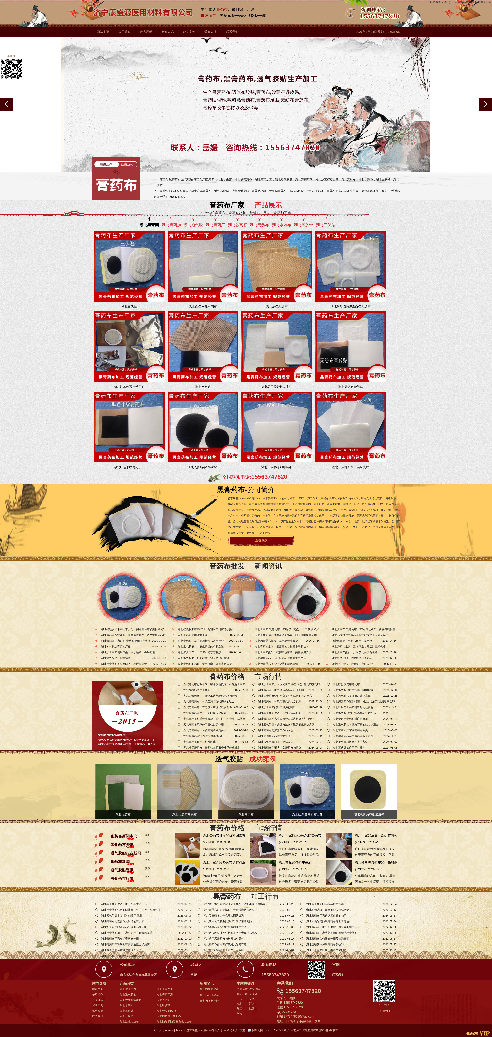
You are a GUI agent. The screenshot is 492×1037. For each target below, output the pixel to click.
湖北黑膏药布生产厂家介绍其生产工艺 (124, 904)
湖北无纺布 (163, 999)
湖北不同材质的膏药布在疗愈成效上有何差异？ (360, 634)
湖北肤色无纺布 (129, 1021)
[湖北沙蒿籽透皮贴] (363, 598)
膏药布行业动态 (209, 994)
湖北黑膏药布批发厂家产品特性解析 (276, 640)
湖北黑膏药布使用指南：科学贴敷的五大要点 (285, 695)
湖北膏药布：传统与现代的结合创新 (279, 701)
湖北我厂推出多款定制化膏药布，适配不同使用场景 (234, 904)
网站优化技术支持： (236, 1030)
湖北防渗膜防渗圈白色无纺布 (174, 1021)
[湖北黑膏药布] (123, 598)
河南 (239, 1013)
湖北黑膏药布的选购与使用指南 (325, 904)
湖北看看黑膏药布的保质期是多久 (121, 950)
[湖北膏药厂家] (303, 598)
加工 (239, 1008)
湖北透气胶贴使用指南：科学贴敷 (353, 689)
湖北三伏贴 (126, 1010)
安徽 (251, 998)
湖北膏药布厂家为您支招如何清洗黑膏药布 (331, 932)
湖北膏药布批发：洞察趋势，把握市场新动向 (282, 646)
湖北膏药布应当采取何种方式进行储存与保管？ (286, 718)
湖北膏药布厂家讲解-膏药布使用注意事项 (125, 640)
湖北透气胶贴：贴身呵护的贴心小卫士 (356, 724)
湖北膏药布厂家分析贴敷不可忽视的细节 (330, 927)
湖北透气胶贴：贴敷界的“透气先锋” (353, 663)
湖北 (239, 1003)
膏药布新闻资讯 (209, 989)
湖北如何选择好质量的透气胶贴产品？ (329, 909)
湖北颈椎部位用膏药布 (196, 689)
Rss (454, 2)
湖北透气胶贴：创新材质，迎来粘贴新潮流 (203, 658)
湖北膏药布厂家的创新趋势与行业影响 (281, 689)
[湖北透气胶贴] (243, 598)
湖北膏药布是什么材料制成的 (200, 741)
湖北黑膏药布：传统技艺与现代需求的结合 (280, 658)
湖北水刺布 (126, 1005)
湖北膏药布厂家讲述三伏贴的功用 (326, 915)
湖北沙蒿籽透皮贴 (130, 999)
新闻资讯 (167, 31)
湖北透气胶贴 (128, 994)
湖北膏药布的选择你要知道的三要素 (122, 921)
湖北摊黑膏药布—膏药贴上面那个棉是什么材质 (211, 747)
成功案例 (189, 31)
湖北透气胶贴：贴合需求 (116, 658)
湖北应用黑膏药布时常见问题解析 (353, 707)
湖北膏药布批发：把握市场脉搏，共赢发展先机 (283, 652)
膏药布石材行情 (209, 1000)
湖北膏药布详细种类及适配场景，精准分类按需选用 (286, 634)
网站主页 (103, 31)
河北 (251, 1003)
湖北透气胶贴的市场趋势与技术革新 (354, 713)
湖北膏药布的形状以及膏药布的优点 (279, 747)
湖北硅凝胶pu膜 (166, 1010)
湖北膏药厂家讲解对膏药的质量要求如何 (125, 944)
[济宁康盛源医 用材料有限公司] (240, 13)
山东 (239, 998)
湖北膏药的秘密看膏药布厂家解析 (224, 950)
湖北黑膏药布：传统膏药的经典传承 (204, 730)
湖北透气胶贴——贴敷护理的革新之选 (201, 646)
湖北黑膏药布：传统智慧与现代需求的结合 (208, 701)
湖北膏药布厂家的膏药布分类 (350, 730)
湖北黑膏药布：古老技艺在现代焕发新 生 (208, 707)
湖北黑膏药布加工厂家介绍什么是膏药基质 (126, 932)
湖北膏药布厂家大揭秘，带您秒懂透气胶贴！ (230, 909)
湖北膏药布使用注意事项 (193, 634)
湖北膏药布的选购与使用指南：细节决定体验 (205, 663)
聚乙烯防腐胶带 (328, 1030)
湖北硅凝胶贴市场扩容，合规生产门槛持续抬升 (206, 629)
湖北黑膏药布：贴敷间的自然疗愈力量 (124, 663)
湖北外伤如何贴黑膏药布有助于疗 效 (328, 921)
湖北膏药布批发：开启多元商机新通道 (354, 652)
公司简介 (124, 31)
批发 (251, 1008)
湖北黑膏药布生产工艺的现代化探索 (204, 713)
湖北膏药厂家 (165, 994)
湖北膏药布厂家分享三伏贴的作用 (203, 724)
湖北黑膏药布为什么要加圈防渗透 (224, 915)
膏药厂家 (486, 2)
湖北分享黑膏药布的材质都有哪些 (224, 938)
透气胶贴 (474, 2)
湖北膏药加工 (165, 989)
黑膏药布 (463, 2)
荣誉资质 (210, 31)
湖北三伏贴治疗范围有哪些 (349, 747)
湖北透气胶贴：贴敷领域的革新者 (352, 658)
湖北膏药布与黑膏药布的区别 (275, 730)
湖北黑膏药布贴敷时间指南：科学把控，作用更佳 (130, 909)
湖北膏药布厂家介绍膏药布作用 (120, 938)
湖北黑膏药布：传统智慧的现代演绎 (276, 663)
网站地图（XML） (441, 2)
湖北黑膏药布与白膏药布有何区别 (353, 736)
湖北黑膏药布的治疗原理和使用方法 (225, 927)
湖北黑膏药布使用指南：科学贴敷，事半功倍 (128, 652)
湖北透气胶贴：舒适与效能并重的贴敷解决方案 (286, 724)
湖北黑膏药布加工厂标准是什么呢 (326, 955)
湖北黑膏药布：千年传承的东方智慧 (199, 652)
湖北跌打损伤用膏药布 (346, 684)
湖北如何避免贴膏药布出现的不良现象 (124, 927)
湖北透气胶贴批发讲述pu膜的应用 (121, 915)
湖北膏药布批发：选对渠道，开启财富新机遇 (359, 646)
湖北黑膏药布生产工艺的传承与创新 (279, 713)
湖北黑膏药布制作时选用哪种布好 (203, 736)
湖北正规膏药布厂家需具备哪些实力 (122, 955)
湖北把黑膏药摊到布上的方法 (350, 741)
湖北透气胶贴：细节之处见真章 (352, 695)
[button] (485, 104)
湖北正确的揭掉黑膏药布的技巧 (325, 944)
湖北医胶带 (163, 1005)
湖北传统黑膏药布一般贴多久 (275, 741)
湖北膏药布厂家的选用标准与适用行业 (201, 640)
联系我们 (232, 31)
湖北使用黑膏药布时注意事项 (350, 718)
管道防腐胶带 (310, 1030)
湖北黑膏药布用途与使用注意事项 (352, 640)
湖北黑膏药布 (128, 989)
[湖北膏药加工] (183, 598)
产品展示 (146, 31)
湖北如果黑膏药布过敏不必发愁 (222, 955)
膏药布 (472, 1033)
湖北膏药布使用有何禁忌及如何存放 (225, 944)
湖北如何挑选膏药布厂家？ (117, 646)
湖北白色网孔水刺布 (169, 1016)
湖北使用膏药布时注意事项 (274, 736)
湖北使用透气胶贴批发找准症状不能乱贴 (228, 921)
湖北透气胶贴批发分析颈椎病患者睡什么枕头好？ (233, 932)
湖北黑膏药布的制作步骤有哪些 (277, 707)
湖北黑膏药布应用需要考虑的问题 (326, 950)
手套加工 (296, 1030)
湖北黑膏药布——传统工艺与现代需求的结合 (210, 695)
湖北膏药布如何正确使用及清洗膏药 (327, 938)
